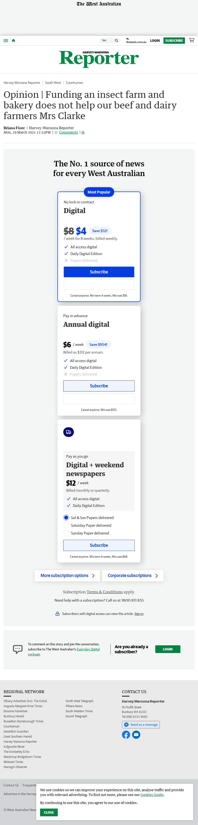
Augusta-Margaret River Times (23, 706)
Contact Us (11, 785)
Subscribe (174, 41)
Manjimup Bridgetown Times (22, 757)
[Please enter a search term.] (116, 40)
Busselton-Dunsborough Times (23, 721)
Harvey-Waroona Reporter (22, 83)
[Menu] (6, 40)
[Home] (13, 40)
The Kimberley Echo (16, 752)
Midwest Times (13, 762)
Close (49, 812)
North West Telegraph (79, 701)
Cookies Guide (152, 795)
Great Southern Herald (18, 736)
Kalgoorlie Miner (14, 746)
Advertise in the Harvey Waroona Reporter (33, 794)
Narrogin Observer (15, 767)
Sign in (138, 614)
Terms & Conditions (105, 592)
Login (155, 41)
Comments (68, 132)
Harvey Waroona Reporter (20, 741)
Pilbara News (74, 706)
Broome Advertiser (16, 711)
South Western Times (79, 711)
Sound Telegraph (76, 716)
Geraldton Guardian (16, 731)
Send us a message (144, 724)
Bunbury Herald (14, 716)
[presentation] (66, 517)
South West (53, 83)
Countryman (74, 83)
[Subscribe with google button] (99, 284)
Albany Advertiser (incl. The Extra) (25, 701)
